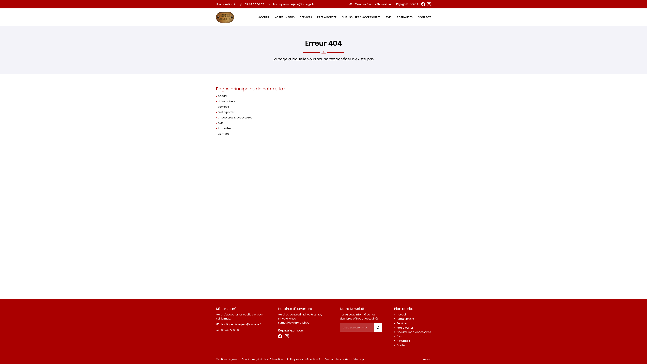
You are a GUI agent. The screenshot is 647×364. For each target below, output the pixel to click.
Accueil (263, 17)
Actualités (405, 17)
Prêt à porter (327, 17)
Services (306, 17)
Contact (424, 17)
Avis (389, 17)
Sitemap (358, 359)
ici (255, 314)
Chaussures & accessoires (361, 17)
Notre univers (284, 17)
